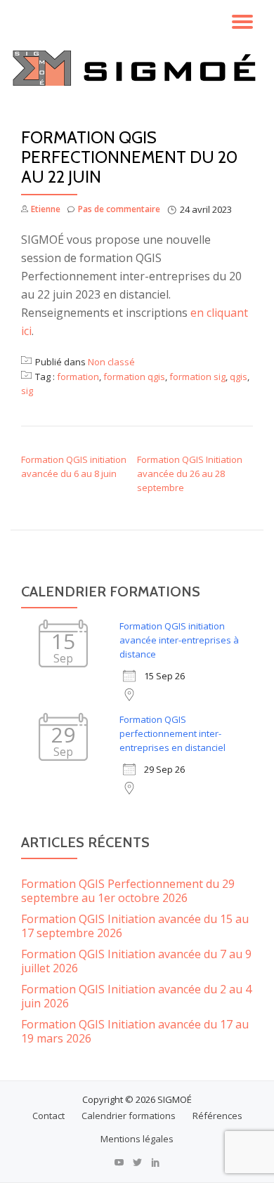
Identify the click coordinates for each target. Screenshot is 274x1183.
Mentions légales (137, 1138)
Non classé (111, 361)
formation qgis (134, 376)
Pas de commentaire (119, 209)
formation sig (197, 376)
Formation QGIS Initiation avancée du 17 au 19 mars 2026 (135, 1031)
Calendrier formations (128, 1115)
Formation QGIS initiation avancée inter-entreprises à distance (179, 640)
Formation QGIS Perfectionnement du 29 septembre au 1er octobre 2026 (128, 891)
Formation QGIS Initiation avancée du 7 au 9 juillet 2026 (136, 961)
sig (27, 390)
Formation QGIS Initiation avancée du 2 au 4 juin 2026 (136, 996)
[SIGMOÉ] (137, 68)
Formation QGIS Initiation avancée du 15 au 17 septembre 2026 (135, 926)
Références (217, 1115)
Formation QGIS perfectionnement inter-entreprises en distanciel (172, 733)
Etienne (45, 209)
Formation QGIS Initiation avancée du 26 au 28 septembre (189, 473)
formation (78, 376)
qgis (238, 376)
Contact (48, 1115)
